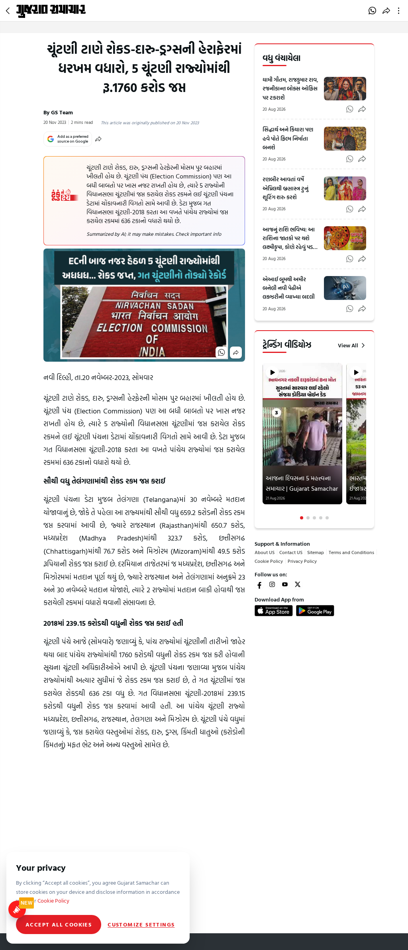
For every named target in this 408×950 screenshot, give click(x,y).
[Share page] (386, 10)
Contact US (290, 552)
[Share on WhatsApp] (372, 10)
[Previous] (263, 441)
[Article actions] (400, 10)
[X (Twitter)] (297, 584)
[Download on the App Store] (274, 610)
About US (265, 552)
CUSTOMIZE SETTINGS (141, 924)
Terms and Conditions (351, 552)
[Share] (98, 139)
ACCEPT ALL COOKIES (59, 924)
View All (348, 345)
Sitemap (315, 552)
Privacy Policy (302, 561)
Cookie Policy (269, 561)
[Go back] (8, 10)
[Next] (365, 441)
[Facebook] (259, 584)
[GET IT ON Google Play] (315, 610)
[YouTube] (285, 584)
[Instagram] (272, 584)
